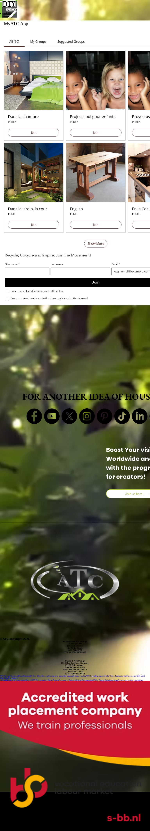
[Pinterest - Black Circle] (104, 416)
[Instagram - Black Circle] (87, 416)
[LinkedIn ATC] (139, 416)
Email (116, 264)
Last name (57, 264)
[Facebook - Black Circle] (34, 416)
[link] (14, 41)
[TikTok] (122, 416)
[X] (69, 416)
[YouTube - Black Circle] (52, 416)
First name (12, 264)
